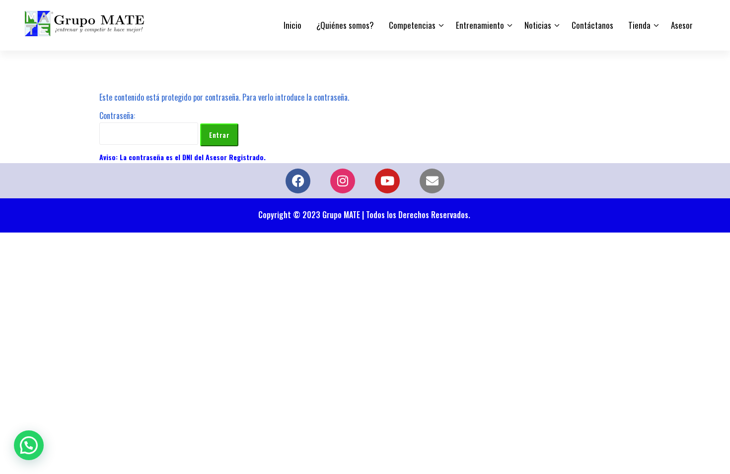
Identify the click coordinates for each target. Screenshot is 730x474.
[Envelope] (432, 181)
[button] (29, 445)
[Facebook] (298, 181)
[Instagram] (342, 181)
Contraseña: (117, 115)
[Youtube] (387, 181)
